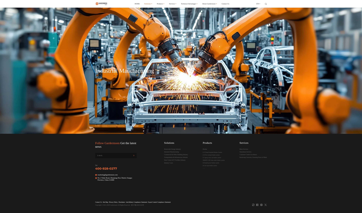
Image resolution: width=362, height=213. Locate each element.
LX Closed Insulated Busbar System (212, 152)
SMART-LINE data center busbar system (214, 160)
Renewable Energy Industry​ (172, 149)
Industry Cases (168, 163)
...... (204, 168)
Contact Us (225, 4)
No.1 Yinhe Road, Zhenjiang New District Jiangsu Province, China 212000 (115, 179)
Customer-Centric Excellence (248, 154)
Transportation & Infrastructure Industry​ (176, 157)
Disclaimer (121, 202)
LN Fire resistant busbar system (211, 155)
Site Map (105, 202)
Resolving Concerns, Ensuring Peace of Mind (253, 157)
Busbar (205, 149)
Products (160, 4)
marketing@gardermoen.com (108, 175)
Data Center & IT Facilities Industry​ (175, 160)
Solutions (147, 4)
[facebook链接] (257, 205)
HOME (137, 4)
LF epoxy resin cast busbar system (212, 157)
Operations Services (245, 152)
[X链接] (265, 205)
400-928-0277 (106, 168)
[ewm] (253, 205)
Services (172, 4)
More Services (244, 149)
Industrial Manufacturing (116, 126)
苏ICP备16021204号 (137, 205)
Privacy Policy (113, 202)
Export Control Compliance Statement (159, 202)
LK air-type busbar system (210, 165)
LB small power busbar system (211, 163)
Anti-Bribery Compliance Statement (136, 202)
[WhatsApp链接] (261, 205)
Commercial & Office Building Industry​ (176, 154)
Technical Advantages (188, 4)
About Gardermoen (208, 4)
